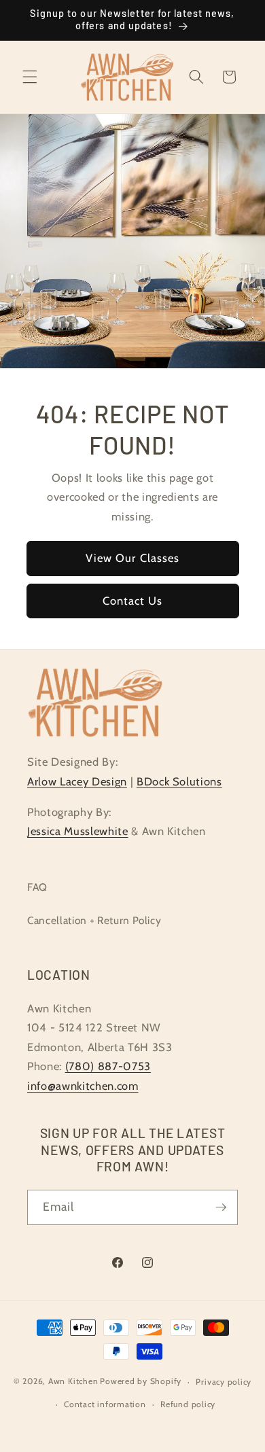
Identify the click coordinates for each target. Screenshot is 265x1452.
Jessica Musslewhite (77, 831)
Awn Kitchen (73, 1382)
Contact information (105, 1404)
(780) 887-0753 (108, 1066)
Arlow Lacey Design (77, 781)
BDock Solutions (179, 781)
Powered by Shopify (140, 1382)
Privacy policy (223, 1382)
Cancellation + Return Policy (94, 920)
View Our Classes (133, 558)
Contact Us (133, 600)
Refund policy (187, 1404)
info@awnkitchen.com (83, 1086)
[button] (30, 76)
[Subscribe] (221, 1207)
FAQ (37, 887)
